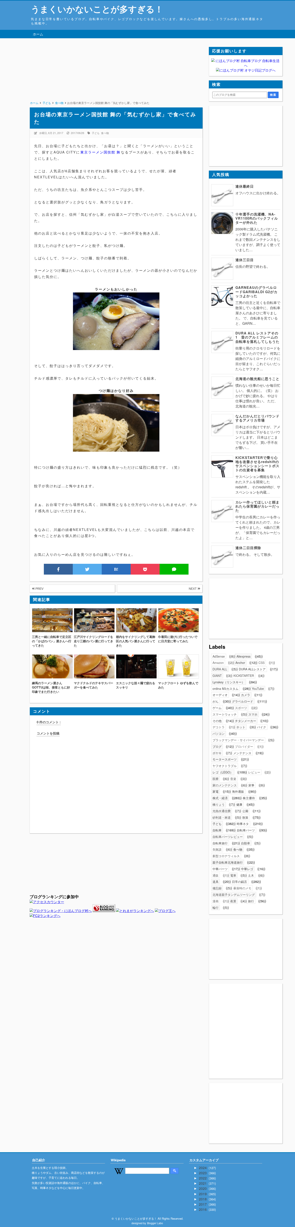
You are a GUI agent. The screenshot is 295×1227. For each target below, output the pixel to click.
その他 (217, 721)
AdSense (219, 656)
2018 (203, 1199)
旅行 (251, 901)
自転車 (217, 830)
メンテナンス (242, 753)
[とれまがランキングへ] (135, 910)
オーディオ (220, 695)
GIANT (217, 675)
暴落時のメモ (242, 888)
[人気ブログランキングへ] (104, 910)
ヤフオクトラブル (225, 766)
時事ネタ (243, 823)
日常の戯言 (239, 881)
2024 (203, 1167)
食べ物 (105, 133)
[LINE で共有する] (174, 569)
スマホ (252, 714)
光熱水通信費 (222, 811)
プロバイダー (244, 746)
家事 (251, 785)
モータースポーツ (225, 759)
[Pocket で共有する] (145, 569)
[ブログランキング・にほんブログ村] (61, 910)
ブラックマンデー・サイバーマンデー (238, 740)
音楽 (233, 778)
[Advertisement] (116, 77)
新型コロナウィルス (226, 856)
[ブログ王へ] (165, 910)
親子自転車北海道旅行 (228, 862)
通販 (216, 875)
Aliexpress (243, 656)
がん (216, 701)
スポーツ (241, 708)
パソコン (219, 733)
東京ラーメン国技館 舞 (100, 152)
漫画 (216, 901)
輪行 (216, 907)
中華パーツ (220, 869)
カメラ (245, 695)
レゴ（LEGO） (223, 772)
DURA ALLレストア (252, 669)
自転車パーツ (246, 830)
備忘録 (217, 888)
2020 (203, 1188)
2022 (203, 1178)
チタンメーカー (245, 721)
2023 (203, 1172)
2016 (203, 1209)
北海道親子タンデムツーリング (234, 894)
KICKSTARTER (243, 675)
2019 (203, 1193)
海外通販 (238, 791)
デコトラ (219, 727)
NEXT (193, 588)
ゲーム (217, 708)
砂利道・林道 (222, 817)
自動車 (245, 843)
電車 (233, 875)
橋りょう (219, 804)
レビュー (254, 772)
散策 (245, 817)
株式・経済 (220, 798)
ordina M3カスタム (225, 688)
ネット (240, 727)
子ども (96, 133)
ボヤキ (217, 753)
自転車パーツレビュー (228, 836)
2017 (203, 1204)
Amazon (218, 662)
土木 (251, 875)
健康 (239, 804)
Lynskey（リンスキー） (229, 682)
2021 (203, 1183)
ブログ (217, 746)
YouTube (258, 688)
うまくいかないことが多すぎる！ (97, 9)
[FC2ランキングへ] (45, 915)
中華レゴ (247, 869)
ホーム (38, 34)
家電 (216, 791)
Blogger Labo (155, 1223)
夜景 (233, 901)
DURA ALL (220, 669)
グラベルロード (242, 701)
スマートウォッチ (225, 714)
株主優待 (249, 798)
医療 (216, 778)
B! (116, 569)
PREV (39, 588)
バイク (261, 727)
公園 (245, 811)
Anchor (240, 662)
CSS (262, 662)
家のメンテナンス (225, 785)
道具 (216, 881)
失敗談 (217, 849)
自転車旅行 (220, 843)
